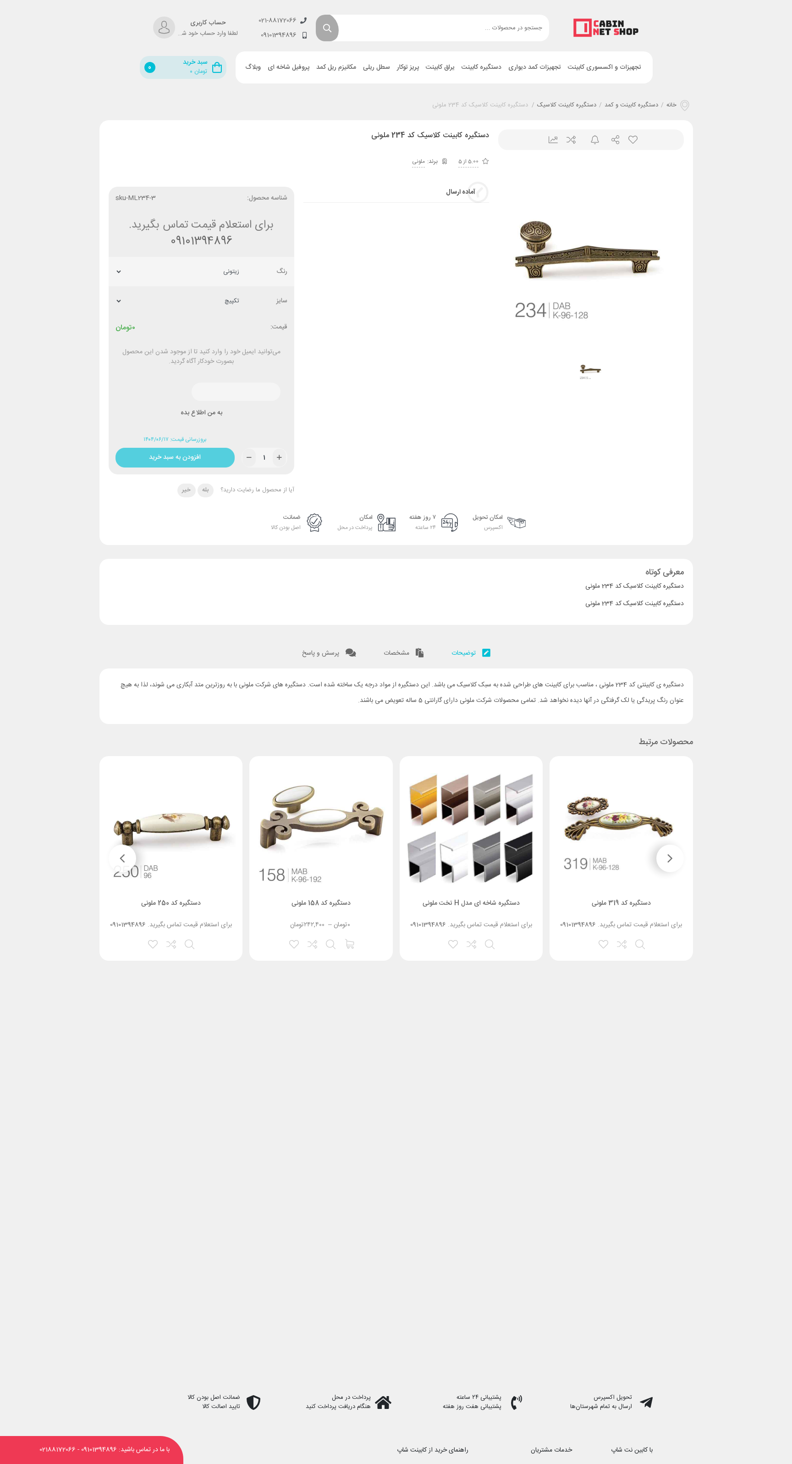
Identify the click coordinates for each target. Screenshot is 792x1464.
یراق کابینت (440, 67)
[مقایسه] (622, 943)
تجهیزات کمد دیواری (534, 67)
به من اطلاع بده (201, 412)
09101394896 (201, 242)
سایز (281, 301)
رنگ (281, 272)
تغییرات (550, 140)
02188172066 (57, 1449)
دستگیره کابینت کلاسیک (566, 105)
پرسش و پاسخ (321, 653)
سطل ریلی (376, 67)
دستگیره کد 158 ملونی (321, 903)
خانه (671, 105)
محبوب (632, 140)
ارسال (612, 140)
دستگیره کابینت (481, 67)
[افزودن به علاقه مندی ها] (604, 943)
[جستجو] (327, 28)
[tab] (471, 651)
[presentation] (670, 858)
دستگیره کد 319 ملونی (621, 903)
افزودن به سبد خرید (174, 455)
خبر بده (591, 140)
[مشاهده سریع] (641, 943)
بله (205, 490)
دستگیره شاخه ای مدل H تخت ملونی (471, 903)
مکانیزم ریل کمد (336, 67)
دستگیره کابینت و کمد (631, 105)
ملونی (418, 161)
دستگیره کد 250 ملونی (171, 903)
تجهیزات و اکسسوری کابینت (604, 67)
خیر (186, 490)
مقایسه (570, 140)
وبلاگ (253, 67)
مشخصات (397, 653)
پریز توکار (408, 67)
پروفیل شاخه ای (288, 67)
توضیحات (464, 653)
